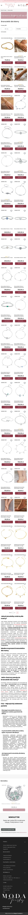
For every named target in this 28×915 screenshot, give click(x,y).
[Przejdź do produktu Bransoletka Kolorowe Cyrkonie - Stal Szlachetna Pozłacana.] (20, 75)
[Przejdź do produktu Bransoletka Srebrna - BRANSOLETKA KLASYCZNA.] (7, 132)
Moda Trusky (3, 10)
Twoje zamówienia (7, 855)
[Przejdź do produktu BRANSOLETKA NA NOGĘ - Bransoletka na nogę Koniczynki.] (20, 591)
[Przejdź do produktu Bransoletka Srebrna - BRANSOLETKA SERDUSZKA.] (7, 276)
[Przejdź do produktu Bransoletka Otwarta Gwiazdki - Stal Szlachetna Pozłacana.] (7, 75)
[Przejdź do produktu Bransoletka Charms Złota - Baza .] (7, 46)
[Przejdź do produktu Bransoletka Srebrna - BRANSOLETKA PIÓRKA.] (20, 189)
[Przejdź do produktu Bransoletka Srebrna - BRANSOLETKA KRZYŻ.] (7, 161)
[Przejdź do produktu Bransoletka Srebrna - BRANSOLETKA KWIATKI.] (20, 304)
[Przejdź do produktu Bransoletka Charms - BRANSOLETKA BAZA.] (20, 132)
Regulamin (5, 849)
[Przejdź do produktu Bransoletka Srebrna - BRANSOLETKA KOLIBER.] (7, 390)
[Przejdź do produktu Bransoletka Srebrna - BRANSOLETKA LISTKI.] (20, 448)
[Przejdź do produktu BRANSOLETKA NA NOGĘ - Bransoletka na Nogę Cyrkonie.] (20, 477)
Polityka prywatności (7, 879)
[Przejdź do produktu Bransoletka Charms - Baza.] (7, 218)
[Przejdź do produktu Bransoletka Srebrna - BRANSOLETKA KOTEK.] (20, 362)
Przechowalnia (6, 859)
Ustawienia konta (7, 857)
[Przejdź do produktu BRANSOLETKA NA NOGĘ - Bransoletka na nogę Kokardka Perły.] (20, 563)
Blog (4, 892)
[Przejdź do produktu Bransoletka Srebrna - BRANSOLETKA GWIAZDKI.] (7, 448)
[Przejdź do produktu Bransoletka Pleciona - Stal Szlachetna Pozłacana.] (20, 46)
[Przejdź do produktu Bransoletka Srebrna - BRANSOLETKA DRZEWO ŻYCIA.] (20, 161)
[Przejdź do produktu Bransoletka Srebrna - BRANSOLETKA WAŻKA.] (20, 390)
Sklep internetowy (13, 913)
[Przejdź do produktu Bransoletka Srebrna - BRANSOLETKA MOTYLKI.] (20, 276)
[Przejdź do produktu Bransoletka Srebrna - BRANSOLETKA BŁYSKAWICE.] (20, 333)
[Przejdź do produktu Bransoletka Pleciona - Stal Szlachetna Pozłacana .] (7, 103)
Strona (10, 612)
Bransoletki (10, 10)
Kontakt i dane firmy (7, 886)
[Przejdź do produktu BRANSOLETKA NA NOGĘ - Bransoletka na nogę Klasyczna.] (20, 534)
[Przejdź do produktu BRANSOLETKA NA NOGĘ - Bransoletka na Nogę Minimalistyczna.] (20, 505)
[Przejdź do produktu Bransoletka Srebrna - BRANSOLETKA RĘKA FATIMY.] (7, 189)
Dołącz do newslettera (8, 829)
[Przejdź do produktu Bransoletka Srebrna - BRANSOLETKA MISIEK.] (7, 362)
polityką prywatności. (23, 832)
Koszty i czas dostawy (8, 869)
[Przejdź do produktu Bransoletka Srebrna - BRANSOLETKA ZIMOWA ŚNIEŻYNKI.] (20, 103)
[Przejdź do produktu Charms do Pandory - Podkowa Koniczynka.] (14, 793)
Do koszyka (7, 91)
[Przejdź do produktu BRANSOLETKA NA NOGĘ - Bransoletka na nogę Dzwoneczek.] (7, 534)
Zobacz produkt (7, 62)
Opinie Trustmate (7, 888)
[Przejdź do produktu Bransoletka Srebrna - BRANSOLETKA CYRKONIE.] (7, 304)
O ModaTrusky (6, 890)
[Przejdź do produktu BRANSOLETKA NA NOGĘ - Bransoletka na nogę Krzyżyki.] (7, 563)
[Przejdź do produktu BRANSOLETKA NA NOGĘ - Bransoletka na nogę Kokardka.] (7, 591)
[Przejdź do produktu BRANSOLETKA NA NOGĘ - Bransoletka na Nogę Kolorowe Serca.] (7, 505)
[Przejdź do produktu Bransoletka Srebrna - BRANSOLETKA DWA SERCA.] (7, 419)
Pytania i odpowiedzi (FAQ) (9, 847)
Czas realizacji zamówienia (9, 865)
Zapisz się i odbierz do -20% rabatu (11, 878)
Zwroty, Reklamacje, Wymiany (10, 845)
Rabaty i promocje (7, 876)
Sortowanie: (3, 31)
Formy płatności (6, 867)
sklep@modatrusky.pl (7, 906)
